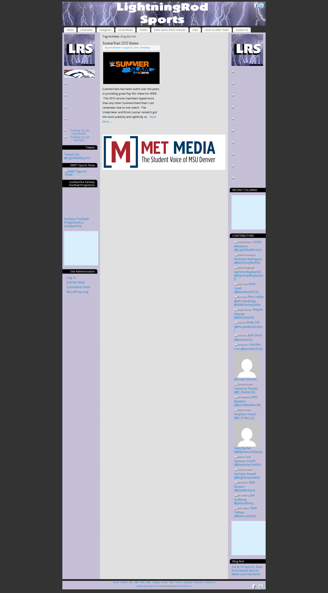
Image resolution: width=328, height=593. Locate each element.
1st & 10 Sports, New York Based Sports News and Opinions (246, 570)
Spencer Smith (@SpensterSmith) (247, 463)
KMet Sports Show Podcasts (170, 29)
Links (195, 29)
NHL (143, 582)
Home (70, 29)
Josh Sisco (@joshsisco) (248, 337)
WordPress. (186, 586)
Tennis (178, 582)
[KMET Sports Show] (79, 174)
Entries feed (75, 282)
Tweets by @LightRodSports (77, 156)
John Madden (114, 47)
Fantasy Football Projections (76, 220)
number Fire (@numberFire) (248, 346)
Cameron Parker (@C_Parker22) (246, 390)
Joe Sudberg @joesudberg (244, 499)
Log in (71, 277)
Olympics (187, 582)
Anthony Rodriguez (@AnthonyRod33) (248, 261)
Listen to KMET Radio (217, 29)
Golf (171, 582)
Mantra (174, 586)
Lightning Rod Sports (146, 586)
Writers (124, 582)
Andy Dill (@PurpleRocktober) (248, 326)
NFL (131, 582)
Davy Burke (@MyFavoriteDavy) (248, 450)
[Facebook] (256, 6)
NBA (137, 582)
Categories (105, 29)
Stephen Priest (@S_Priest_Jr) (245, 416)
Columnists (86, 29)
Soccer (164, 582)
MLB (148, 582)
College (156, 582)
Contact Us (242, 29)
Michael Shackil (245, 379)
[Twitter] (261, 6)
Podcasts (198, 582)
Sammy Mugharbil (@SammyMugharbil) (248, 275)
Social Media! (125, 29)
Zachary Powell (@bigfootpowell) (246, 475)
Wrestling (145, 47)
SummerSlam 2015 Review (120, 43)
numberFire (72, 226)
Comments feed (78, 287)
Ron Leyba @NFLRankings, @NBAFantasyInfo (248, 301)
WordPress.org (77, 292)
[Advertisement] (81, 248)
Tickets (143, 29)
